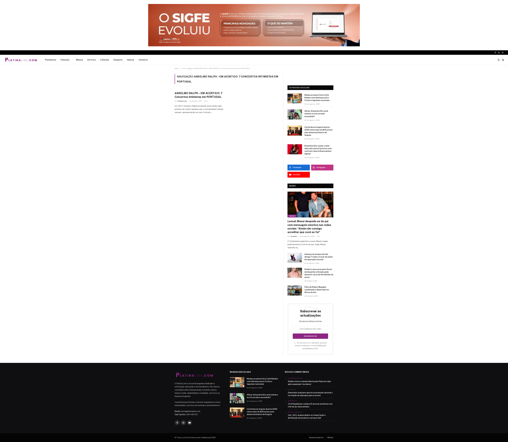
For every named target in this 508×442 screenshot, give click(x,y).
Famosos (65, 60)
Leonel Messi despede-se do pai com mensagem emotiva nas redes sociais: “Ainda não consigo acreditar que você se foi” (309, 227)
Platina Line (182, 101)
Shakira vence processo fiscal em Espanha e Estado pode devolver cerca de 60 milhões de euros (318, 273)
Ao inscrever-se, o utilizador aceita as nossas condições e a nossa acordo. (311, 345)
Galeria (130, 60)
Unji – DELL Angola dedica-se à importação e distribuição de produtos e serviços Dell (307, 416)
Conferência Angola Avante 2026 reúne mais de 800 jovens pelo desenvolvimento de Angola (318, 131)
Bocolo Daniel (294, 412)
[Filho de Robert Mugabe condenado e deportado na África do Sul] (294, 290)
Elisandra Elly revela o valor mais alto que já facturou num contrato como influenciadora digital (318, 150)
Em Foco (91, 60)
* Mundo (292, 216)
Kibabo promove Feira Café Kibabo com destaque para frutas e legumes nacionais (317, 97)
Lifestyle (104, 60)
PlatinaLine (50, 60)
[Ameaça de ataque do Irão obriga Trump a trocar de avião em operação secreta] (294, 258)
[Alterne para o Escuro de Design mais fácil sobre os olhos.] (498, 60)
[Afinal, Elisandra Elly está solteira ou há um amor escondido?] (294, 114)
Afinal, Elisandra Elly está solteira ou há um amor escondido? (316, 113)
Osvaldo (294, 236)
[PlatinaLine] (21, 60)
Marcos (291, 401)
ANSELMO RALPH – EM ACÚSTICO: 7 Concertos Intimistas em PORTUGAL (198, 95)
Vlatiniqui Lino (294, 378)
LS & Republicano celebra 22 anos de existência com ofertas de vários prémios (310, 405)
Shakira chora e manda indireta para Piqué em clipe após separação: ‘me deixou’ (309, 382)
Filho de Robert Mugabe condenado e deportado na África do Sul (316, 289)
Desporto (118, 60)
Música (79, 60)
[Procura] (503, 60)
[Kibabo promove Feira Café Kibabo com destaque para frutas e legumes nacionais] (294, 98)
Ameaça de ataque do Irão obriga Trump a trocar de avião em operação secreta (318, 257)
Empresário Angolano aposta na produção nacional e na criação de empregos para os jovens (310, 394)
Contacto (143, 60)
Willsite (330, 438)
